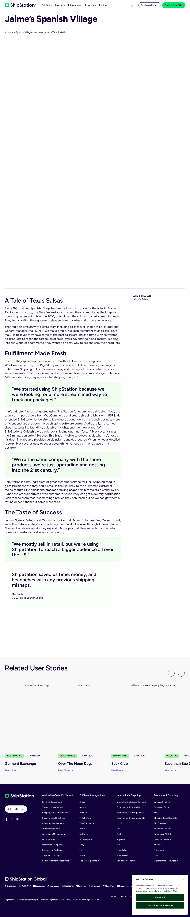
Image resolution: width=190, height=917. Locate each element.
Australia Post (123, 855)
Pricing (103, 5)
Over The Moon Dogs (75, 763)
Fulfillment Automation (52, 802)
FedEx (119, 834)
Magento (171, 756)
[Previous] (171, 673)
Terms (123, 896)
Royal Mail (121, 839)
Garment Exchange (20, 763)
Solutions (47, 5)
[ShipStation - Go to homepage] (19, 796)
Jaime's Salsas (140, 299)
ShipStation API (161, 823)
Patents (114, 896)
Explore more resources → (166, 861)
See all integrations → (89, 861)
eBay (81, 844)
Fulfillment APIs (49, 839)
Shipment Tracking (51, 855)
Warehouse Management (53, 834)
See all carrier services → (128, 861)
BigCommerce (14, 756)
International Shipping (52, 844)
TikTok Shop (85, 818)
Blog (156, 812)
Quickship (29, 431)
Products (60, 5)
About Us (158, 844)
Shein (82, 855)
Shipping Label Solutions (53, 818)
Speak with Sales (162, 802)
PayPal (44, 365)
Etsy (81, 850)
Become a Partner (162, 828)
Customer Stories (162, 807)
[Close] (184, 879)
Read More (10, 770)
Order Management (51, 828)
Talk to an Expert (149, 5)
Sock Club (119, 763)
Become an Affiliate (163, 834)
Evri (118, 844)
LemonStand (120, 756)
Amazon (83, 807)
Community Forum (162, 839)
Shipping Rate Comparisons (55, 812)
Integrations (74, 5)
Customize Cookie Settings (160, 905)
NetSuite (83, 834)
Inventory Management (53, 823)
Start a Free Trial (174, 5)
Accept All (160, 897)
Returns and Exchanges (53, 850)
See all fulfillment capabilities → (56, 861)
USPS (111, 415)
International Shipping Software (131, 802)
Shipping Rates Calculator (166, 818)
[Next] (181, 673)
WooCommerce (15, 365)
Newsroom (159, 850)
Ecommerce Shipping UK (128, 807)
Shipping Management (52, 807)
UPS (119, 828)
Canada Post (122, 850)
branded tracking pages (61, 490)
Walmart (83, 812)
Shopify (83, 802)
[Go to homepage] (20, 5)
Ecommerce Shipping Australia (131, 818)
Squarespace (85, 839)
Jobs (156, 855)
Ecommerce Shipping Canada (130, 812)
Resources (90, 5)
